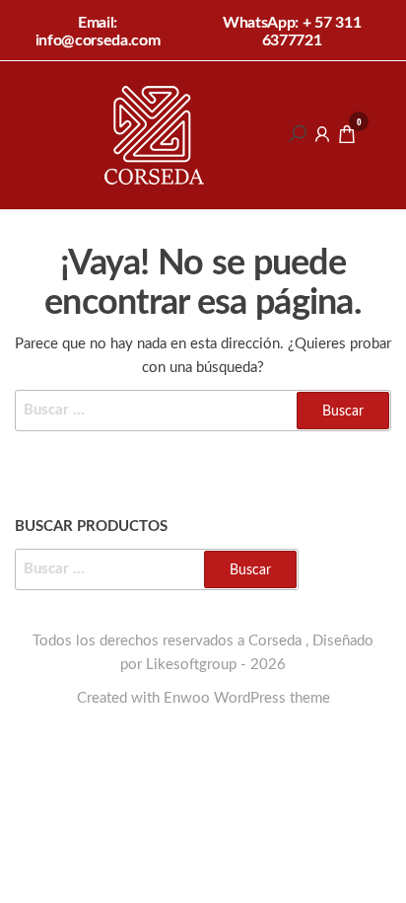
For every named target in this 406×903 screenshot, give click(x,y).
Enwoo (187, 698)
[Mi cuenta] (322, 134)
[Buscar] (297, 134)
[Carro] (347, 137)
